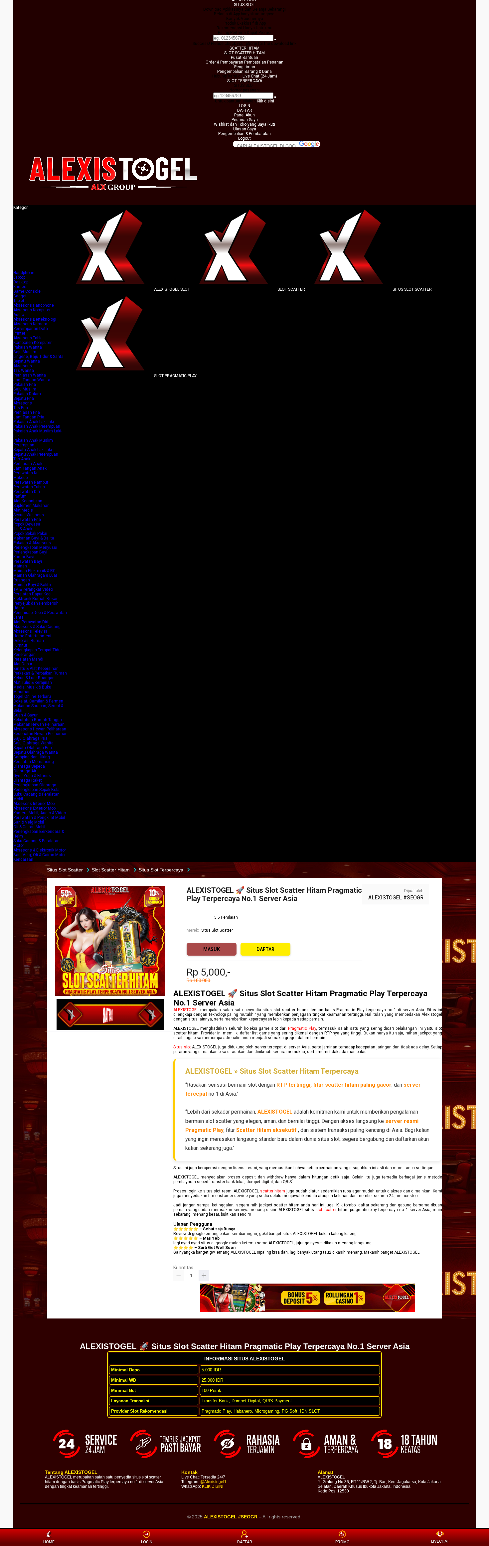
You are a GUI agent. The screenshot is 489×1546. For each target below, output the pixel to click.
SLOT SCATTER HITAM (244, 53)
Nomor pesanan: (245, 90)
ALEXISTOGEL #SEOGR (395, 897)
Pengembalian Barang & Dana (244, 71)
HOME (49, 1542)
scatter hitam (272, 1191)
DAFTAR (244, 110)
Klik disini (265, 101)
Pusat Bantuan (244, 57)
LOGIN (244, 105)
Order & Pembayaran (225, 62)
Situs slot (182, 1047)
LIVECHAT (440, 1541)
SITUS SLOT (244, 4)
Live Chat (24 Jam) (260, 76)
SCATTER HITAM (244, 48)
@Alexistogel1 (213, 1481)
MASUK (211, 949)
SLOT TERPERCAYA (244, 80)
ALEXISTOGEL (186, 1009)
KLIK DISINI (212, 1486)
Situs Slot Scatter (217, 930)
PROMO (342, 1542)
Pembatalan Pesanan (263, 62)
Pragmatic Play (302, 1028)
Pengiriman (244, 67)
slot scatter (326, 1209)
